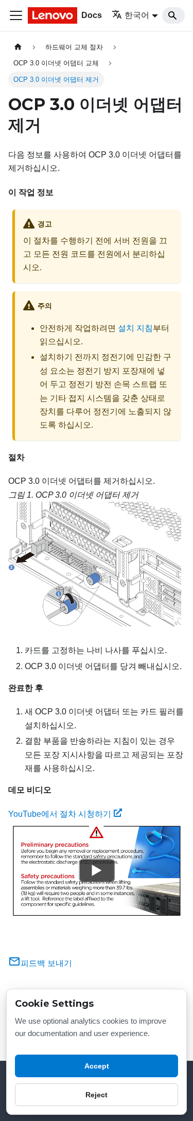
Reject (96, 1095)
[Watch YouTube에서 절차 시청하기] (97, 871)
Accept (96, 1066)
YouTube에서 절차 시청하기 (59, 814)
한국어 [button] (137, 15)
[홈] (18, 47)
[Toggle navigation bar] (16, 15)
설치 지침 (135, 328)
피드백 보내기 (46, 963)
